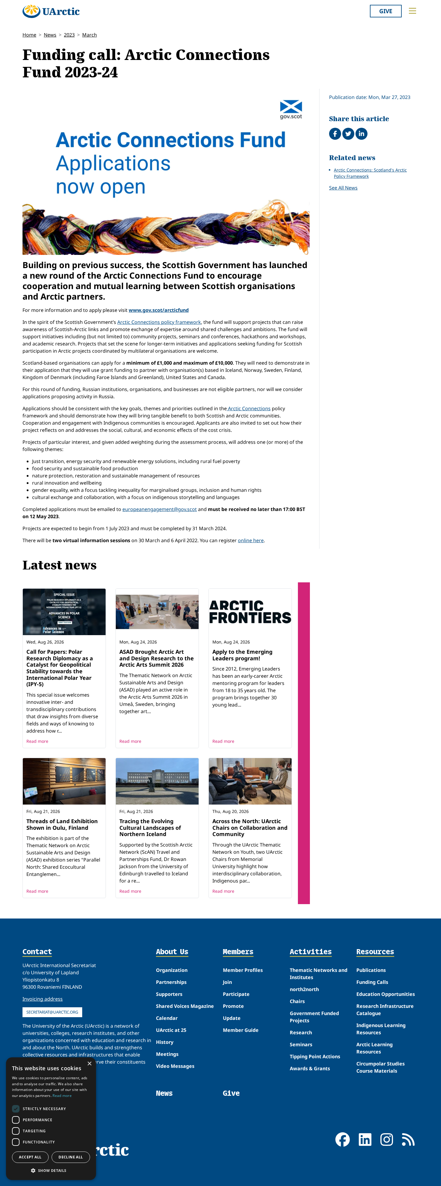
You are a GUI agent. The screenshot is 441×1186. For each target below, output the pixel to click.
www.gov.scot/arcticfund (159, 310)
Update (232, 1018)
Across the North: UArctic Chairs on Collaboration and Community (249, 827)
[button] (51, 1170)
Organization (172, 970)
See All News (343, 187)
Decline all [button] (70, 1157)
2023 (69, 34)
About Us (172, 952)
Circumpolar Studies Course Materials (380, 1067)
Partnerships (171, 982)
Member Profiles (243, 970)
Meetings (167, 1054)
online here (251, 540)
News (50, 34)
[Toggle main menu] (412, 11)
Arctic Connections (249, 408)
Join (227, 982)
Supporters (169, 994)
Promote (233, 1006)
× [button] (89, 1064)
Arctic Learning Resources (374, 1048)
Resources (375, 952)
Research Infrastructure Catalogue (385, 1010)
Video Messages (175, 1066)
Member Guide (241, 1030)
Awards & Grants (310, 1068)
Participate (236, 994)
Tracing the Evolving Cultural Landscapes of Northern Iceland (150, 827)
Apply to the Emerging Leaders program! (242, 655)
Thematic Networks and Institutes (318, 974)
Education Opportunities (385, 994)
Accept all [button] (30, 1157)
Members (238, 952)
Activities (311, 952)
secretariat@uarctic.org (52, 1012)
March (89, 34)
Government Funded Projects (314, 1017)
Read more (37, 741)
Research (301, 1032)
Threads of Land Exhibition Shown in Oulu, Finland (62, 824)
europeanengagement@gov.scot (159, 509)
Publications (371, 970)
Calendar (167, 1018)
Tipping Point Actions (315, 1056)
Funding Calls (372, 982)
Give (385, 11)
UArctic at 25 (171, 1030)
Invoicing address (42, 999)
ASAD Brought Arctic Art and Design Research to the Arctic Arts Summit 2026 (156, 658)
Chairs (297, 1001)
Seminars (301, 1044)
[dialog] (51, 1118)
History (164, 1042)
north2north (304, 989)
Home (29, 34)
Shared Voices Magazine (185, 1006)
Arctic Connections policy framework (159, 322)
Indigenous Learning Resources (381, 1029)
